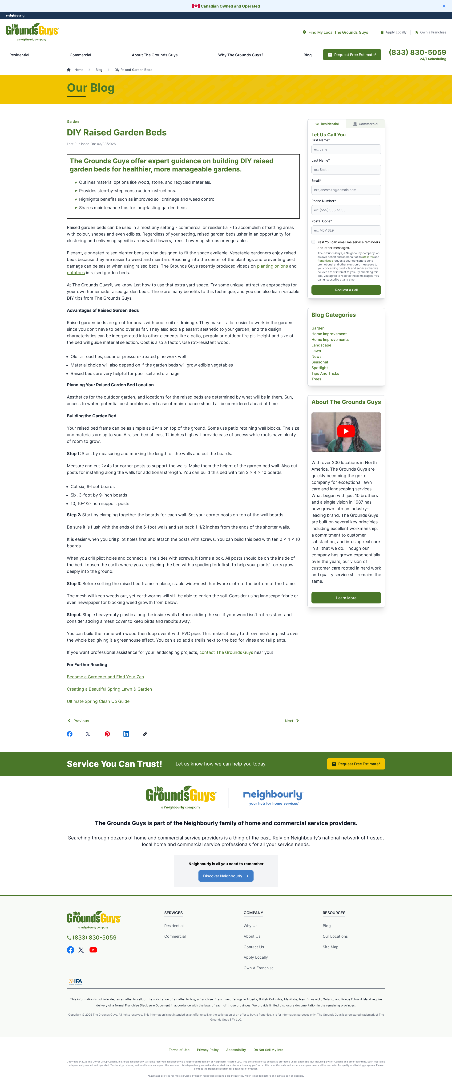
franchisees (325, 260)
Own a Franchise (259, 967)
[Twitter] (89, 734)
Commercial (368, 124)
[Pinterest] (108, 734)
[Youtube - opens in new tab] (93, 950)
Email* (316, 181)
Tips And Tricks (325, 373)
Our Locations (335, 936)
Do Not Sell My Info (268, 1050)
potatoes (76, 272)
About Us (252, 936)
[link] (146, 734)
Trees (316, 379)
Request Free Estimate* (359, 763)
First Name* (320, 140)
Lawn (316, 350)
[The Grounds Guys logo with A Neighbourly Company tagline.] (32, 32)
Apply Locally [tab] (396, 32)
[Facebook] (70, 734)
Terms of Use (179, 1050)
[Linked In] (127, 734)
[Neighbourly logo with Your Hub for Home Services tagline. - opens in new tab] (273, 797)
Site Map (331, 947)
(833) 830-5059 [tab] (417, 52)
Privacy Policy (208, 1050)
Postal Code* (321, 221)
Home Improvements (330, 339)
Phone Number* (323, 201)
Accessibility (236, 1050)
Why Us (250, 925)
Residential (330, 124)
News (316, 356)
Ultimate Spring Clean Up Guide (98, 701)
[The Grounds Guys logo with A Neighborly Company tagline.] (181, 798)
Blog (327, 925)
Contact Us (254, 947)
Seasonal (319, 362)
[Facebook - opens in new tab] (70, 950)
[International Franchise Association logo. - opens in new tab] (75, 982)
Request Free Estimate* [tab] (355, 54)
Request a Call (346, 290)
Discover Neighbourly (222, 876)
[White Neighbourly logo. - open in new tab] (15, 16)
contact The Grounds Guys (226, 652)
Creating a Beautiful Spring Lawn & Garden (109, 689)
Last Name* (320, 160)
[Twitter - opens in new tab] (82, 950)
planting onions (272, 266)
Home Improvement (329, 333)
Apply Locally (256, 957)
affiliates (368, 257)
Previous (81, 720)
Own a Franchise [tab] (433, 32)
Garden (73, 121)
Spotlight (319, 367)
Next (289, 720)
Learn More (346, 597)
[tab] (335, 32)
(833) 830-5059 (95, 937)
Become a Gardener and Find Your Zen (105, 676)
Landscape (321, 345)
